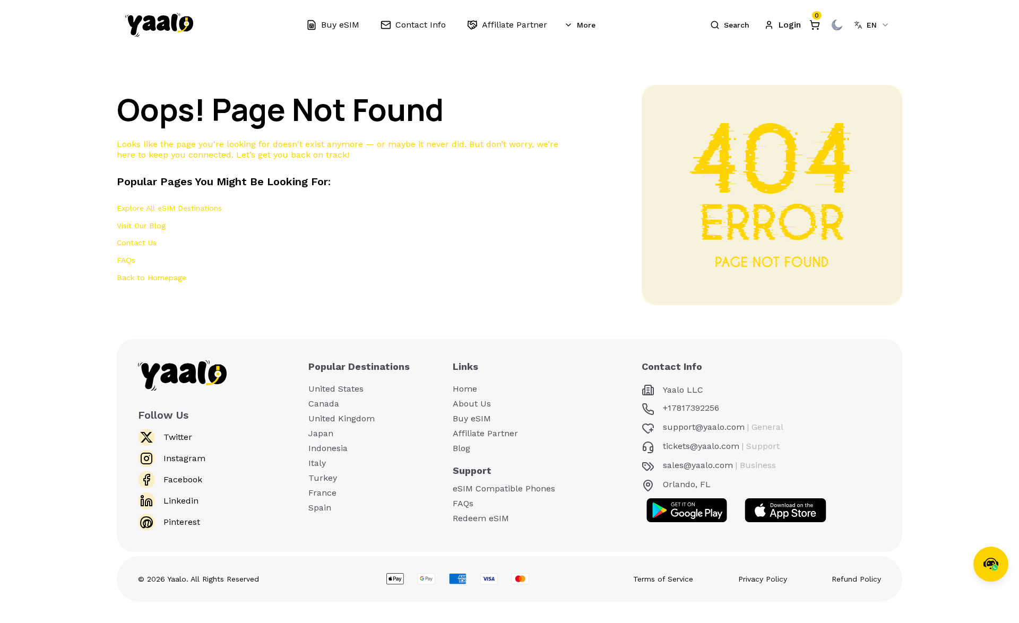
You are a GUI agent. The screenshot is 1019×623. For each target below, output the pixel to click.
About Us (472, 404)
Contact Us (137, 242)
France (322, 493)
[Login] (782, 24)
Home (465, 389)
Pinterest (181, 522)
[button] (730, 24)
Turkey (322, 478)
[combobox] (872, 24)
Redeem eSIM (481, 518)
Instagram (184, 458)
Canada (323, 404)
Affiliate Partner (485, 433)
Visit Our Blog (141, 225)
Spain (319, 508)
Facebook (182, 479)
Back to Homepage (151, 277)
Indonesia (328, 448)
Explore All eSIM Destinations (169, 208)
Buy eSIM (472, 418)
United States (336, 389)
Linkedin (180, 501)
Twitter (177, 437)
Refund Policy (856, 579)
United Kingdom (341, 418)
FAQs (126, 260)
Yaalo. (177, 579)
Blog (461, 448)
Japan (320, 433)
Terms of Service (663, 579)
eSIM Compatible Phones (504, 488)
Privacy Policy (762, 579)
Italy (317, 463)
